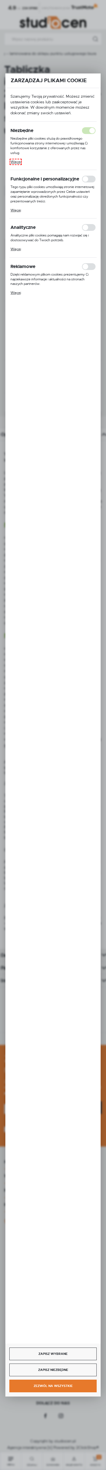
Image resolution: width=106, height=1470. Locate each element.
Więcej (15, 162)
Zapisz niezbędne (53, 1370)
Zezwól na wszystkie (53, 1386)
